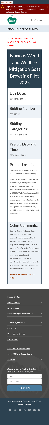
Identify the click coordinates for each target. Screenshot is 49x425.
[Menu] (36, 19)
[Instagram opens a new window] (14, 409)
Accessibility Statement (16, 323)
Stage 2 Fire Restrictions (15, 7)
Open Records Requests (16, 334)
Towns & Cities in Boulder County (20, 354)
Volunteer (11, 360)
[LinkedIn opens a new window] (19, 409)
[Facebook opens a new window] (10, 409)
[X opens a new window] (24, 409)
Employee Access (13, 302)
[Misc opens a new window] (34, 409)
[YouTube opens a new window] (29, 409)
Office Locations (13, 308)
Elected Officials (13, 297)
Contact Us (11, 328)
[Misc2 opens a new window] (39, 409)
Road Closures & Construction (18, 348)
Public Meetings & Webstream (18, 314)
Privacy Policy (12, 339)
